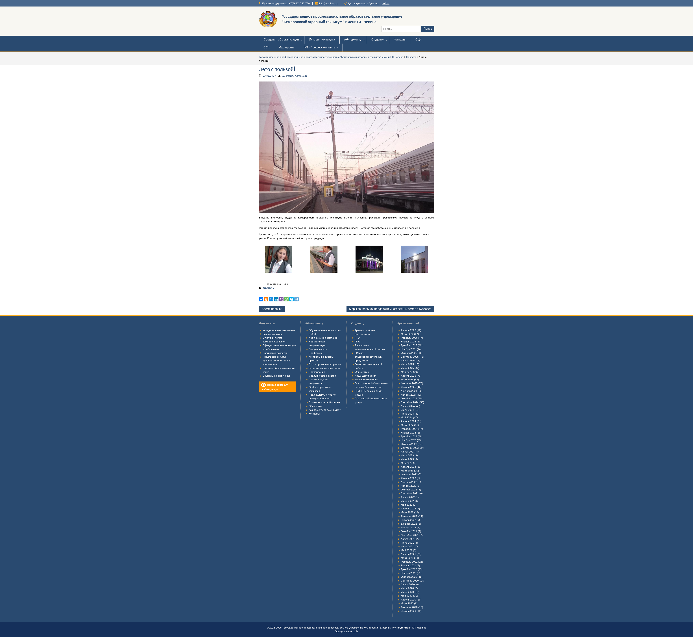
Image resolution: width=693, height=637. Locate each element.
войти (385, 3)
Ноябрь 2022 (408, 485)
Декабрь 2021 (409, 523)
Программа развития (275, 352)
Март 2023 (407, 470)
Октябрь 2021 (409, 531)
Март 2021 (407, 557)
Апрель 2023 (408, 466)
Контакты (400, 39)
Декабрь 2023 (409, 436)
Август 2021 (408, 538)
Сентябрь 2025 (410, 356)
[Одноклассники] (266, 299)
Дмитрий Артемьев (295, 75)
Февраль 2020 (409, 607)
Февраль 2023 (409, 474)
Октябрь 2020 (409, 576)
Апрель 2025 (408, 375)
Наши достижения (365, 375)
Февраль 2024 (409, 428)
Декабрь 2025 (409, 345)
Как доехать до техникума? (325, 409)
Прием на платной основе (324, 402)
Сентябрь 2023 (410, 447)
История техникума (322, 39)
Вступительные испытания (324, 368)
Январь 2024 (408, 432)
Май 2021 (406, 550)
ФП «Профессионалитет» (321, 47)
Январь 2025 (408, 387)
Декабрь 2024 (409, 390)
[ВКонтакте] (261, 299)
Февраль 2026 (409, 337)
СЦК (418, 39)
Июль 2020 (407, 588)
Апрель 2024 (408, 421)
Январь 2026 (408, 341)
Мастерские (287, 47)
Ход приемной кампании (323, 337)
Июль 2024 (407, 409)
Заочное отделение (366, 379)
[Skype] (291, 299)
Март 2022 (407, 512)
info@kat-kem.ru (328, 3)
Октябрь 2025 (409, 352)
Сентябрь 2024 (410, 402)
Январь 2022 (408, 519)
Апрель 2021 (408, 554)
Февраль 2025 (409, 383)
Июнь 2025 (407, 368)
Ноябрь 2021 (408, 527)
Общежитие (316, 406)
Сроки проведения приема (325, 364)
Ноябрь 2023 (408, 440)
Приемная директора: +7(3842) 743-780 (286, 3)
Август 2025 (408, 360)
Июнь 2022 (407, 500)
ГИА (357, 341)
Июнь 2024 (407, 413)
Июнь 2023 (407, 459)
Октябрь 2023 (409, 444)
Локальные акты (272, 334)
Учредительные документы (279, 330)
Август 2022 (408, 497)
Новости (411, 56)
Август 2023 (408, 451)
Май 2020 (406, 595)
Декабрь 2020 (409, 569)
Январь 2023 (408, 478)
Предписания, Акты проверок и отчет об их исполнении (276, 360)
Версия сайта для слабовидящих (274, 387)
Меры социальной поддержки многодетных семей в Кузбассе (390, 308)
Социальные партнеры (276, 375)
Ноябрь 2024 (408, 394)
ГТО (357, 337)
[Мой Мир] (271, 299)
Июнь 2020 (407, 592)
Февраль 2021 (409, 561)
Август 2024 (408, 406)
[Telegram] (296, 299)
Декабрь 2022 (409, 482)
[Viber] (281, 299)
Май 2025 (406, 371)
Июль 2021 (407, 542)
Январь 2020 (408, 611)
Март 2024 (407, 425)
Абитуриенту (352, 39)
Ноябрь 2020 (408, 573)
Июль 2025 (407, 364)
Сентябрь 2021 (410, 535)
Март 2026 (407, 334)
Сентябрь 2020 (410, 580)
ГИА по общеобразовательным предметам (369, 356)
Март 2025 (407, 379)
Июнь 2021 (407, 546)
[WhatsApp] (286, 299)
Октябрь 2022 (409, 489)
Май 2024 (406, 417)
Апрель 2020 (408, 599)
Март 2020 (407, 603)
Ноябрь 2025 (408, 349)
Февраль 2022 (409, 516)
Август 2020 (408, 584)
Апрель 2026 (408, 330)
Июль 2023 (407, 455)
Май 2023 (406, 463)
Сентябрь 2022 (410, 493)
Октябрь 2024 (409, 398)
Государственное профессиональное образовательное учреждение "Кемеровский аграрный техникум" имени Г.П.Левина (331, 56)
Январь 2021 (408, 565)
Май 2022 (406, 504)
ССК (266, 47)
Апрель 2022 (408, 508)
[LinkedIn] (276, 299)
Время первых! (272, 308)
